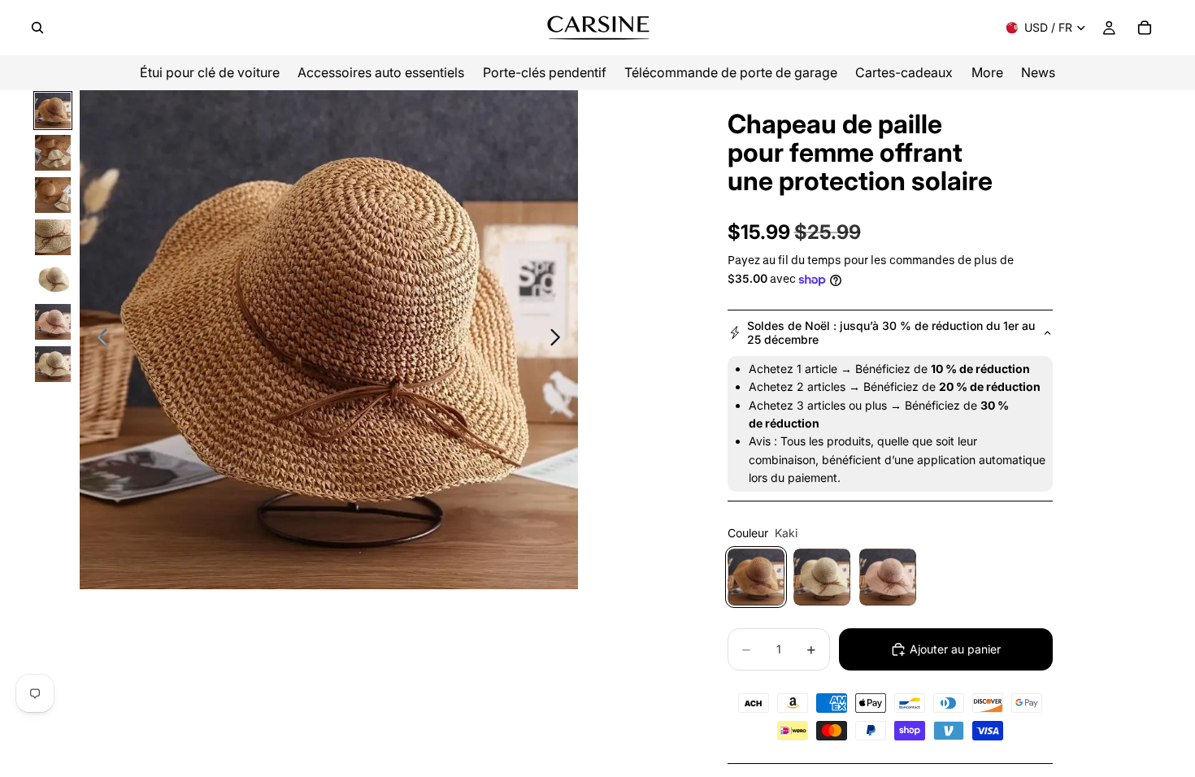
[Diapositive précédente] (98, 340)
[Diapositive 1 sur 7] (53, 110)
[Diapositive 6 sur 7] (53, 322)
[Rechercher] (37, 28)
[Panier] (1144, 28)
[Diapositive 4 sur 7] (53, 237)
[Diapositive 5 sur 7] (53, 279)
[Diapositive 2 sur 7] (53, 153)
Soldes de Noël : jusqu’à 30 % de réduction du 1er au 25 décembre (891, 332)
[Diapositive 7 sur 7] (53, 364)
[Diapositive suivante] (559, 340)
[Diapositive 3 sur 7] (53, 195)
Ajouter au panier (955, 649)
